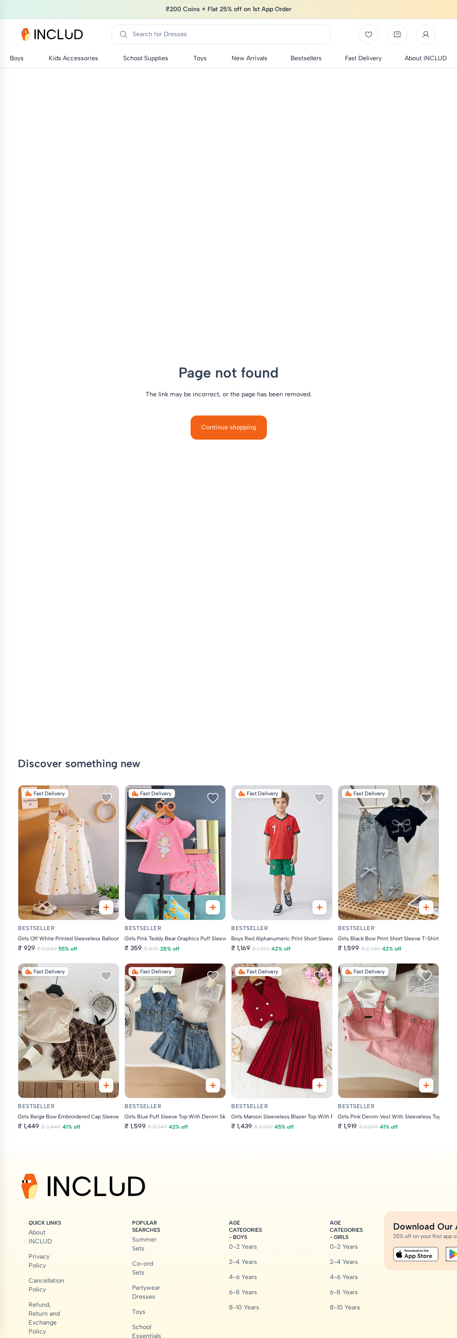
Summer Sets (144, 1244)
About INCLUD (40, 1237)
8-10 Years (244, 1307)
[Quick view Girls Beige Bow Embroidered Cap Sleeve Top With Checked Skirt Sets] (106, 1085)
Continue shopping (228, 427)
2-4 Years (243, 1262)
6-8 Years (243, 1292)
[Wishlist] (368, 34)
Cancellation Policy (46, 1285)
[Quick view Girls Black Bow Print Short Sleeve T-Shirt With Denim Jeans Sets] (426, 907)
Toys (138, 1312)
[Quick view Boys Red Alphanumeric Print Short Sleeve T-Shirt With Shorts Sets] (319, 907)
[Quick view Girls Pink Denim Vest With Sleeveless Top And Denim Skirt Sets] (426, 1085)
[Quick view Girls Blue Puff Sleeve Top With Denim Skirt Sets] (213, 1085)
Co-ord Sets (142, 1268)
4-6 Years (243, 1277)
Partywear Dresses (146, 1292)
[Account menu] (426, 34)
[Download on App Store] (416, 1254)
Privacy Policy (39, 1261)
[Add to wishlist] (106, 798)
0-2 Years (243, 1247)
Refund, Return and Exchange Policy (44, 1318)
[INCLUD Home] (52, 34)
